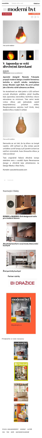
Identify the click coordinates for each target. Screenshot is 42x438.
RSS (3, 432)
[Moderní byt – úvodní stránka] (22, 11)
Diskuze (8, 180)
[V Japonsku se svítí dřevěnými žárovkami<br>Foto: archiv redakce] (11, 59)
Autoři (29, 429)
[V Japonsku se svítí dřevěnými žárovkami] (21, 137)
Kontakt (23, 429)
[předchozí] (4, 54)
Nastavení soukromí (22, 432)
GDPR (12, 432)
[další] (37, 54)
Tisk (8, 432)
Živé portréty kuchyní (12, 271)
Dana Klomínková (16, 73)
